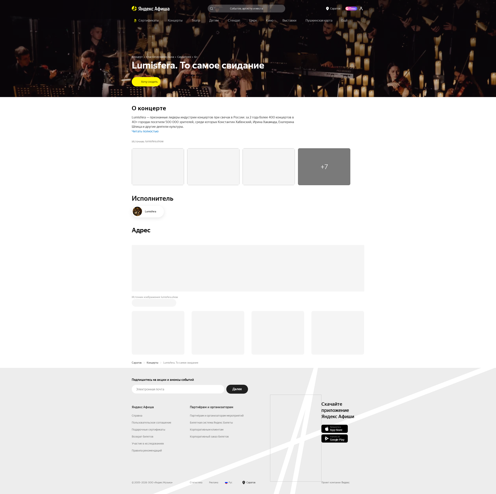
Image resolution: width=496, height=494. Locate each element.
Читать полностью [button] (145, 131)
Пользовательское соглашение (151, 422)
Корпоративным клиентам (206, 429)
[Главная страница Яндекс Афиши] (134, 8)
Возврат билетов (142, 436)
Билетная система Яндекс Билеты (211, 422)
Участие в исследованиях (148, 443)
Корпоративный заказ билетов (209, 436)
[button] (344, 20)
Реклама (213, 482)
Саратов (137, 362)
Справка (137, 415)
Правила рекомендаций (147, 450)
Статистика (196, 482)
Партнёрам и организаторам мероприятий (217, 415)
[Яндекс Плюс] (351, 8)
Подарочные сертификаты (148, 429)
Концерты (152, 362)
